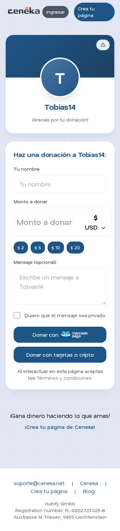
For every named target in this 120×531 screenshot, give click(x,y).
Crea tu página (86, 11)
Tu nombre (27, 169)
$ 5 (38, 247)
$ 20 (75, 247)
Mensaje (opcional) (35, 262)
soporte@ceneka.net (39, 482)
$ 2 (21, 247)
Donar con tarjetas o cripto (60, 354)
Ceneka (89, 482)
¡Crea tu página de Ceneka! (60, 426)
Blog (89, 490)
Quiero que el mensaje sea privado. (65, 315)
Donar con (45, 334)
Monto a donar (30, 201)
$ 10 (56, 247)
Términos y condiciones (64, 378)
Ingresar (55, 12)
